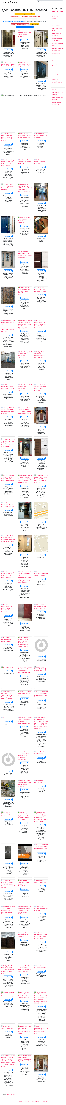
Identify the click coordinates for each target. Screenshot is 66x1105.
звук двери (54, 89)
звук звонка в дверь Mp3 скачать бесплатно (57, 16)
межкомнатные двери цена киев (20, 24)
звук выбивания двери (56, 54)
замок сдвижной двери (56, 64)
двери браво (10, 2)
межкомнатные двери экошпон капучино (24, 19)
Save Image (7, 49)
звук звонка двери (57, 86)
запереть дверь (56, 22)
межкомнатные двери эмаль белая (25, 14)
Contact (27, 1101)
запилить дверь (56, 25)
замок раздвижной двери (57, 69)
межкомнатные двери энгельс (24, 27)
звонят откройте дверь (56, 75)
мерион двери (34, 24)
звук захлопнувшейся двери (58, 59)
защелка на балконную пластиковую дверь (57, 80)
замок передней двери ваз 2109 (56, 103)
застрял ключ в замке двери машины (58, 49)
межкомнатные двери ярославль (36, 21)
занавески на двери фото (57, 44)
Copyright (44, 1101)
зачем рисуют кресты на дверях (58, 93)
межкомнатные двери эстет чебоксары (15, 21)
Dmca (20, 1101)
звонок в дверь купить (58, 11)
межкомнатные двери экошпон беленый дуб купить (24, 16)
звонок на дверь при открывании (57, 98)
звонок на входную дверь (57, 29)
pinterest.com (11, 1094)
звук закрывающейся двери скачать (57, 39)
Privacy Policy (35, 1101)
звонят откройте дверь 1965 (56, 34)
